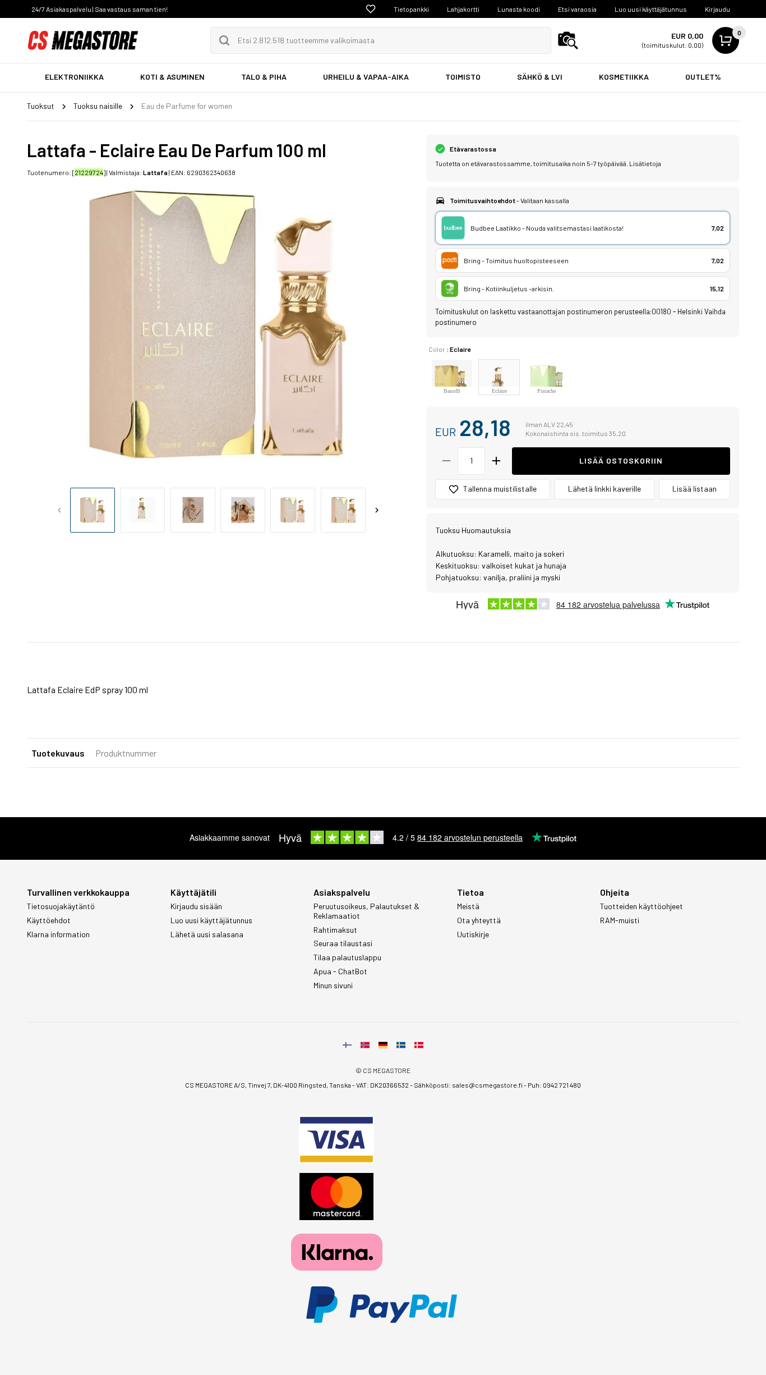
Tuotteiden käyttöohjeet (641, 906)
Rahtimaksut (335, 929)
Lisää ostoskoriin (621, 460)
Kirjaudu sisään (196, 906)
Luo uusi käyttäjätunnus (651, 9)
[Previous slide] (59, 510)
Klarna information (58, 934)
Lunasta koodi (518, 9)
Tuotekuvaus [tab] (58, 753)
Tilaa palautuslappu (347, 957)
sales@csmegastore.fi (487, 1085)
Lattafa (155, 172)
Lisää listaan (694, 488)
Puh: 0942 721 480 (554, 1085)
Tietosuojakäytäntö (61, 906)
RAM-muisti (619, 920)
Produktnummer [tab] (125, 753)
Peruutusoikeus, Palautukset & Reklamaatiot (366, 911)
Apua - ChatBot (340, 971)
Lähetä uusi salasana (206, 934)
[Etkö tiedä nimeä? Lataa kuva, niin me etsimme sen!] (568, 40)
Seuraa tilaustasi (342, 943)
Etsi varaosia (577, 9)
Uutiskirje (473, 934)
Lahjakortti (463, 9)
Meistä (468, 906)
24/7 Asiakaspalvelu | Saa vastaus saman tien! (99, 9)
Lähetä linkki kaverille (604, 488)
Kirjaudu (717, 9)
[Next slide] (376, 510)
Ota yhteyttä (479, 920)
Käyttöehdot (49, 920)
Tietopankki (411, 9)
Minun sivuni (333, 985)
